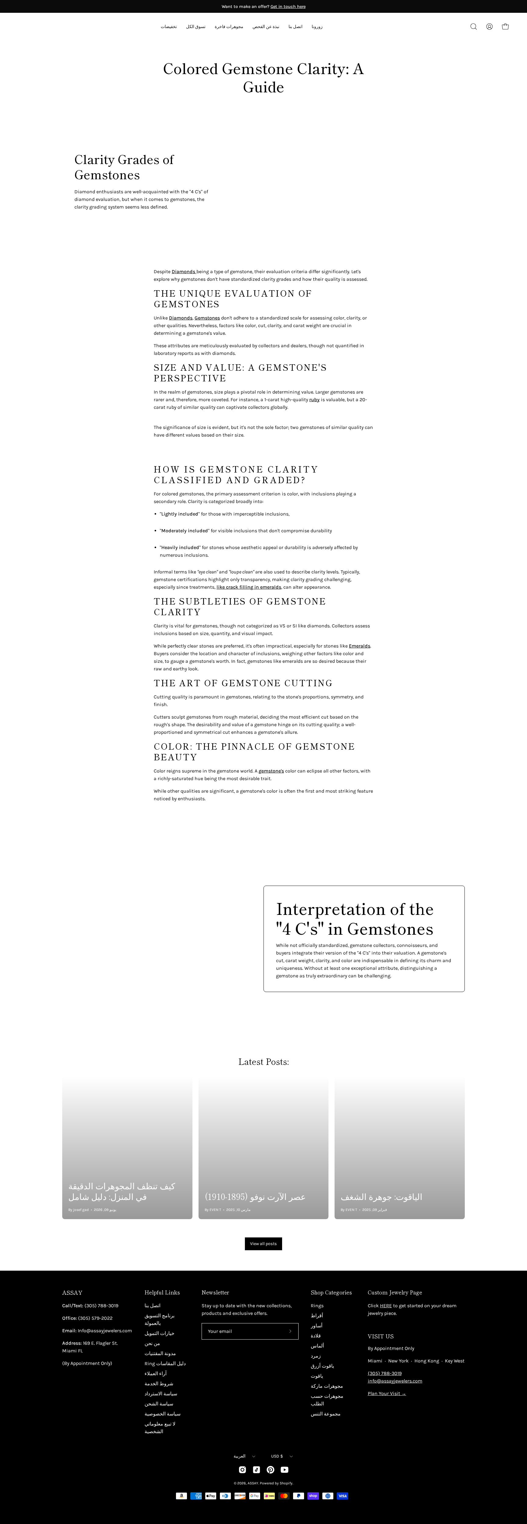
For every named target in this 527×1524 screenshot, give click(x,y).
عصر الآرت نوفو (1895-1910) (255, 1196)
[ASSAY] (45, 26)
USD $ (277, 1456)
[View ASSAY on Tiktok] (256, 1469)
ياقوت (317, 1376)
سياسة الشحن (159, 1404)
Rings (317, 1305)
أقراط (317, 1316)
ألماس (317, 1346)
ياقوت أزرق (322, 1366)
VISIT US (381, 1336)
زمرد (316, 1356)
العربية (240, 1456)
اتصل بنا (152, 1305)
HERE (386, 1305)
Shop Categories (331, 1292)
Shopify (286, 1483)
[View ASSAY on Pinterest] (270, 1469)
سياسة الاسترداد (161, 1394)
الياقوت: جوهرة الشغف (381, 1196)
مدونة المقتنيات (160, 1353)
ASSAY (72, 1292)
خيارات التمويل (159, 1333)
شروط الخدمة (159, 1384)
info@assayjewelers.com (395, 1381)
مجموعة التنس (326, 1414)
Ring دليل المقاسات (165, 1363)
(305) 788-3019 (385, 1373)
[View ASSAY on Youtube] (284, 1469)
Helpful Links (162, 1292)
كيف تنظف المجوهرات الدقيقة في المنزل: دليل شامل (121, 1191)
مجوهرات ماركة (327, 1386)
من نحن (152, 1343)
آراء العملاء (156, 1373)
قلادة (316, 1336)
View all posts (263, 1243)
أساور (316, 1326)
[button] (266, 26)
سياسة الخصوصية (163, 1414)
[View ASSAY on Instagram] (242, 1469)
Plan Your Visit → (387, 1393)
